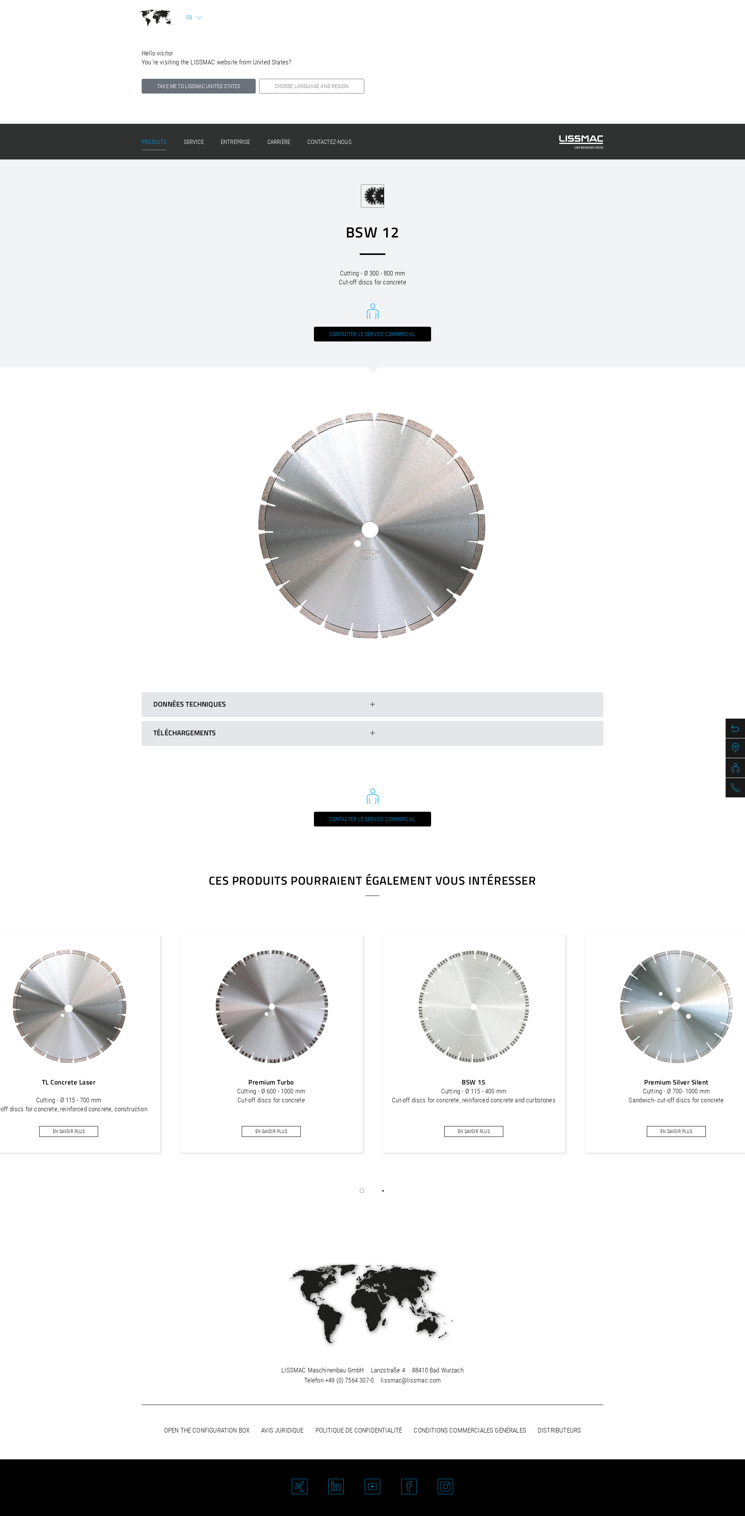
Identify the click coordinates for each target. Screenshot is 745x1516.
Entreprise (235, 142)
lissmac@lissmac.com (411, 1380)
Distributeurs (559, 1430)
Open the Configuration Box (206, 1430)
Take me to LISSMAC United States (198, 86)
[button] (362, 1191)
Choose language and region (312, 86)
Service (194, 142)
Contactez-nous (329, 142)
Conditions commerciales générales (470, 1430)
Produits (154, 142)
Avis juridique (282, 1430)
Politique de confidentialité (358, 1430)
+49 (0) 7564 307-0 (349, 1380)
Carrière (278, 142)
